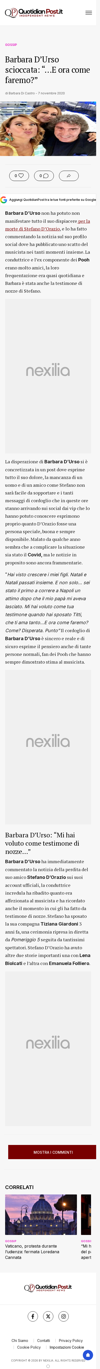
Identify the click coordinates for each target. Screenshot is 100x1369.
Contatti (43, 1340)
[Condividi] (69, 176)
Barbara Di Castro (22, 93)
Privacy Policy (71, 1340)
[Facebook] (33, 1316)
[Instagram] (63, 1316)
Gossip (11, 45)
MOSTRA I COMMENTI (53, 1152)
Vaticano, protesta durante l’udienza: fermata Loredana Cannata (32, 1251)
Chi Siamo (20, 1340)
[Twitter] (48, 1316)
